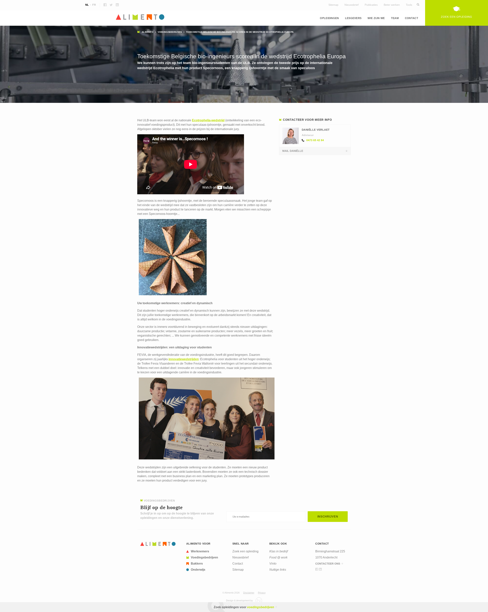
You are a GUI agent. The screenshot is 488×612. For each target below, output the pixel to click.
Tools (409, 4)
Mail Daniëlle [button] (292, 150)
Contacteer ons (327, 563)
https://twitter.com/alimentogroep (111, 4)
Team (395, 18)
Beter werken (392, 4)
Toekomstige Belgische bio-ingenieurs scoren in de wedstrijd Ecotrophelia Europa (240, 32)
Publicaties (371, 4)
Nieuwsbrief (351, 4)
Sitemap (333, 4)
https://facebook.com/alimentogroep (105, 4)
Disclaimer (248, 592)
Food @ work (278, 557)
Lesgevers (353, 18)
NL (87, 4)
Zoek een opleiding (245, 551)
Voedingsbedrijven (170, 32)
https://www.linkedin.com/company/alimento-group (117, 4)
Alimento (147, 32)
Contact (411, 18)
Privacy (262, 592)
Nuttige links (277, 569)
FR (94, 4)
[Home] (244, 17)
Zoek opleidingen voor (244, 607)
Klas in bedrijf (278, 551)
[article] (207, 551)
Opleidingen (329, 18)
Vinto (272, 563)
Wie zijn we (376, 18)
